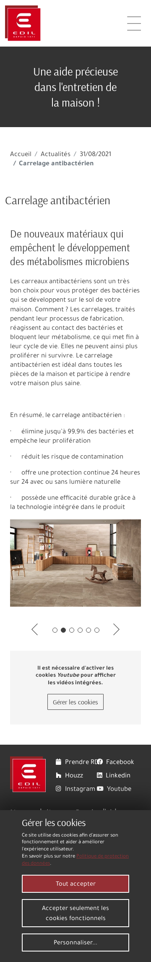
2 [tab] (63, 630)
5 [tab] (88, 630)
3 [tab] (71, 630)
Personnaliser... (75, 943)
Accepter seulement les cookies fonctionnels (75, 914)
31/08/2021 (95, 155)
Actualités (55, 155)
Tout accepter (76, 884)
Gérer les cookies (75, 702)
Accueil (20, 155)
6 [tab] (96, 630)
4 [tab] (80, 630)
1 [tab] (54, 630)
